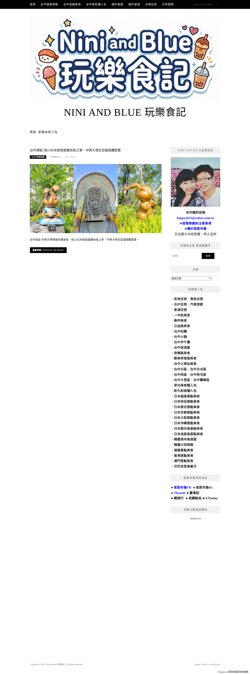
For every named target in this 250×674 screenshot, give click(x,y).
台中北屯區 (198, 369)
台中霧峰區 (201, 380)
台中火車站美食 (185, 364)
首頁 (33, 4)
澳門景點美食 (183, 461)
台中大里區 (182, 380)
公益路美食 (182, 326)
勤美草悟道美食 (185, 358)
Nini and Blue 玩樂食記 (125, 112)
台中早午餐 (182, 342)
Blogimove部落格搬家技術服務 (233, 672)
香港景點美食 (183, 455)
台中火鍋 (180, 336)
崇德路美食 (182, 353)
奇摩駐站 (195, 498)
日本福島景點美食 (187, 396)
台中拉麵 (180, 331)
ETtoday (212, 498)
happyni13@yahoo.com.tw (195, 218)
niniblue (56, 157)
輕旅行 (179, 498)
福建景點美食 (183, 450)
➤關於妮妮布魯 (196, 228)
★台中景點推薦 (38, 157)
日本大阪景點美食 (187, 417)
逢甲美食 (180, 320)
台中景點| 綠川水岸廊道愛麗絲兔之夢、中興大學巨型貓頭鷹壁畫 (75, 150)
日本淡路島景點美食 (188, 434)
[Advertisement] (195, 585)
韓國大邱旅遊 (183, 444)
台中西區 (180, 374)
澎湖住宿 (180, 310)
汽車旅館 (196, 304)
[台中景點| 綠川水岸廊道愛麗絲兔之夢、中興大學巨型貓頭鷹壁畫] (96, 198)
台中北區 (180, 369)
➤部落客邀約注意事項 (195, 223)
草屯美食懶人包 (185, 385)
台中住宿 (180, 304)
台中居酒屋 (182, 347)
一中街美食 (182, 315)
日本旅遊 (168, 4)
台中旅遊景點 (49, 4)
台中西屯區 (198, 374)
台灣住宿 (151, 4)
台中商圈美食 (72, 4)
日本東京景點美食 (187, 407)
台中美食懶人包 (96, 4)
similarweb (195, 518)
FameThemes (215, 664)
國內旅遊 (117, 4)
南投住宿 (196, 299)
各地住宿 (180, 299)
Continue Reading (52, 250)
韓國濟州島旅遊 (185, 439)
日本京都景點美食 (187, 412)
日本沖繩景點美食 (187, 423)
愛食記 (194, 493)
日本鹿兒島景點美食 (188, 428)
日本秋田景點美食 (187, 401)
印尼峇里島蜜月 (185, 466)
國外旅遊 (134, 4)
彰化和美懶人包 (185, 391)
